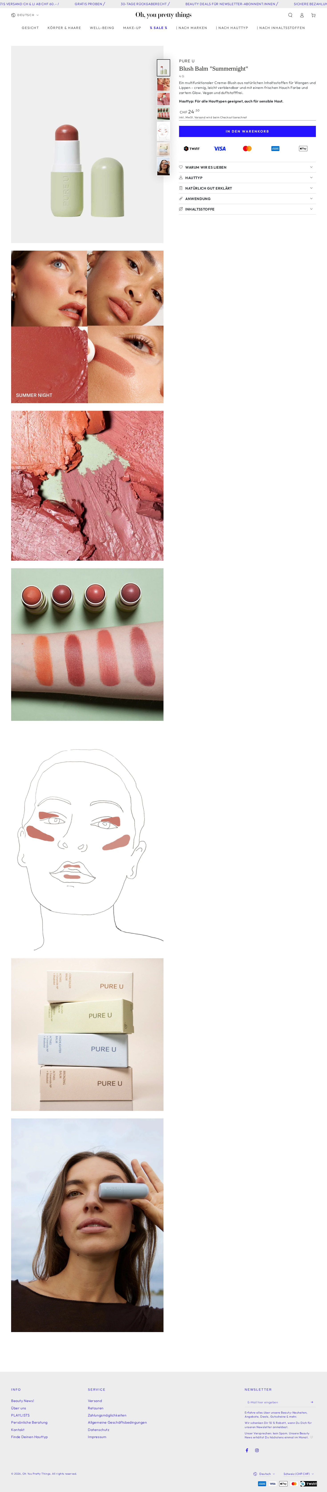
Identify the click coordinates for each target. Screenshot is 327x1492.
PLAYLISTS (20, 1415)
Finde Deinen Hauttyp (29, 1437)
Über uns (18, 1408)
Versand (199, 117)
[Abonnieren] (313, 1402)
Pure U (187, 60)
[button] (290, 15)
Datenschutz (98, 1429)
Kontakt (17, 1429)
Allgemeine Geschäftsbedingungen (117, 1422)
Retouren (96, 1408)
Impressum (97, 1437)
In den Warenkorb (247, 131)
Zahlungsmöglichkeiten (107, 1415)
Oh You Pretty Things (36, 1473)
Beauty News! (22, 1400)
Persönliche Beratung (29, 1422)
